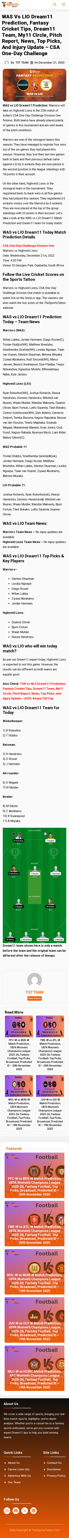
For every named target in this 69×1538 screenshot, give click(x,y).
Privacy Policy (56, 1475)
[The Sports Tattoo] (10, 4)
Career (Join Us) (18, 1469)
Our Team (14, 1482)
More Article (34, 998)
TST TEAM (22, 62)
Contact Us (54, 1462)
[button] (54, 4)
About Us (14, 1462)
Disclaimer (54, 1469)
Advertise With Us (19, 1475)
